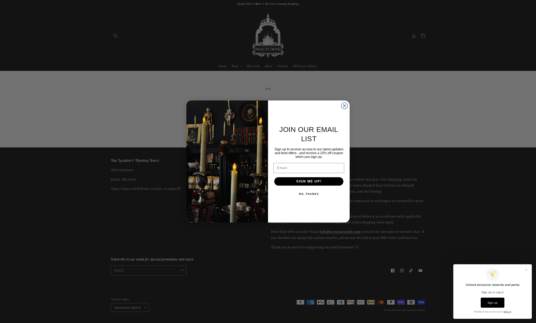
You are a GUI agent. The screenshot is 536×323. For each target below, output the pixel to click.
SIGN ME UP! (309, 181)
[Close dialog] (344, 106)
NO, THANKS (309, 194)
